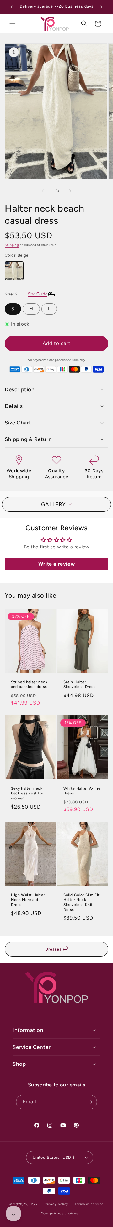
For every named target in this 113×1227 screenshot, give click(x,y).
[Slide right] (70, 191)
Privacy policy (55, 1204)
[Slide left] (43, 191)
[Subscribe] (90, 1102)
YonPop (30, 1204)
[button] (12, 23)
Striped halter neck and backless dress (29, 684)
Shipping (12, 245)
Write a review (56, 564)
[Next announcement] (101, 7)
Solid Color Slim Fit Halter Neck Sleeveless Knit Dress (81, 902)
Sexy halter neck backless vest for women (27, 793)
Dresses (54, 949)
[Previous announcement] (12, 7)
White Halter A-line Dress (81, 791)
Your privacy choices (59, 1213)
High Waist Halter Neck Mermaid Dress (28, 900)
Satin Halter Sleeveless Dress (79, 684)
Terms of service (89, 1204)
